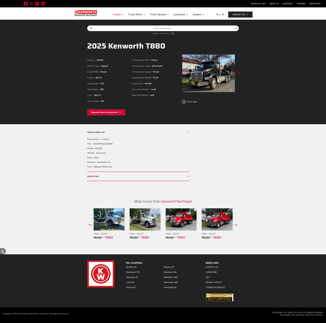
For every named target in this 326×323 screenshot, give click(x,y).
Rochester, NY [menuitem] (132, 272)
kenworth (164, 33)
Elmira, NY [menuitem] (131, 287)
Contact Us (239, 14)
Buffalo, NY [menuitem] (131, 267)
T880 (109, 237)
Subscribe (288, 3)
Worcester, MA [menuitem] (171, 282)
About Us (274, 3)
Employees (314, 3)
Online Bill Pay (258, 3)
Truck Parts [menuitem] (135, 14)
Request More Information (105, 112)
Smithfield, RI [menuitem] (170, 287)
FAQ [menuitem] (208, 277)
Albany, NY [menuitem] (169, 267)
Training (301, 3)
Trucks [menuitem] (117, 14)
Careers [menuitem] (196, 14)
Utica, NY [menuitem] (130, 282)
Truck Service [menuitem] (158, 14)
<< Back (154, 33)
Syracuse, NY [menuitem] (132, 277)
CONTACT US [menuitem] (212, 267)
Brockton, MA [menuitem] (170, 272)
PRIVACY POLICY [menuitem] (214, 282)
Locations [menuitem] (179, 14)
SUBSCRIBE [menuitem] (211, 272)
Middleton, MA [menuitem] (171, 277)
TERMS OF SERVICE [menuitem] (215, 287)
